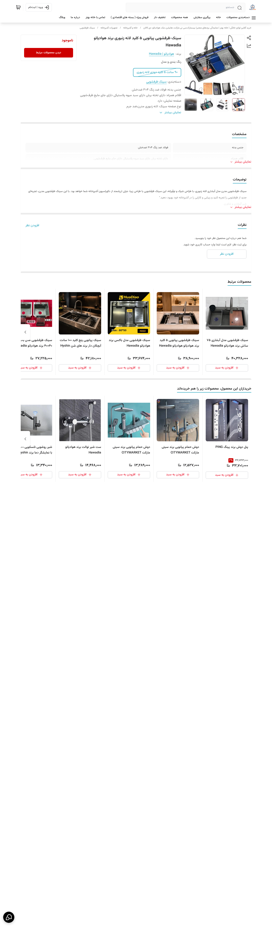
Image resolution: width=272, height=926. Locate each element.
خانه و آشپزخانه (130, 28)
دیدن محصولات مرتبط (48, 53)
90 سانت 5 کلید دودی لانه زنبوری (157, 72)
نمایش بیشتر (243, 162)
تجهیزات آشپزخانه (109, 28)
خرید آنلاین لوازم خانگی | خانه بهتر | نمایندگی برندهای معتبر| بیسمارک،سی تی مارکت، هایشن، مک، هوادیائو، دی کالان (197, 28)
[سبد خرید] (18, 7)
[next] (25, 332)
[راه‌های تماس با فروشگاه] (8, 917)
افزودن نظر (32, 225)
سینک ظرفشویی (87, 28)
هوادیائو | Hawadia (161, 54)
